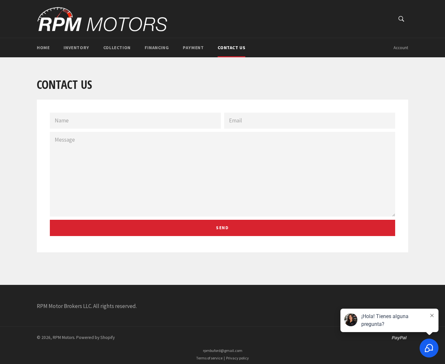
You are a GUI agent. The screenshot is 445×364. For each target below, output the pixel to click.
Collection (117, 47)
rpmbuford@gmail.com (222, 350)
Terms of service (209, 358)
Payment (193, 47)
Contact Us (231, 47)
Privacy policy (237, 358)
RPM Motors (63, 337)
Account (401, 47)
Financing (157, 47)
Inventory (76, 47)
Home (43, 47)
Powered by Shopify (95, 337)
